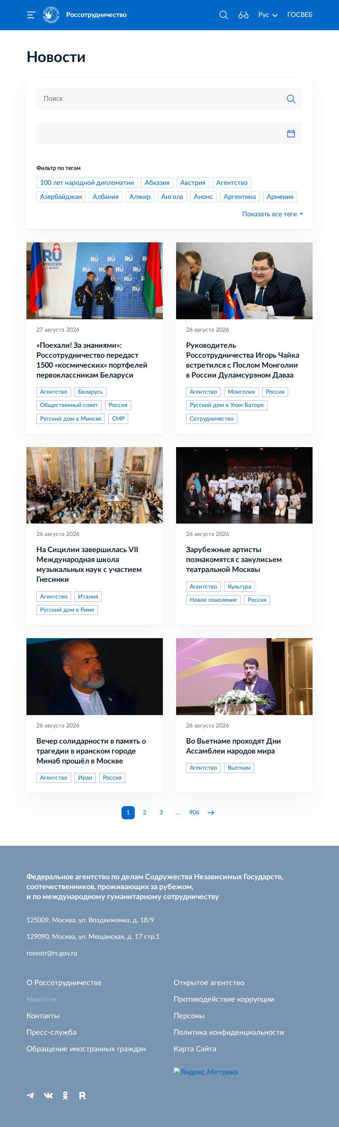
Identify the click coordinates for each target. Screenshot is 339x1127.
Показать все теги (269, 214)
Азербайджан (61, 197)
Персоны (189, 1016)
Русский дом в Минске (70, 419)
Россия (118, 405)
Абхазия (157, 182)
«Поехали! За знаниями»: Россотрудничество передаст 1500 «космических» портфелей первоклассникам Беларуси (92, 360)
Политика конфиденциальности (229, 1032)
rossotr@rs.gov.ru (51, 953)
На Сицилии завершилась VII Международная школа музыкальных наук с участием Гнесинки (89, 565)
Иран (85, 778)
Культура (239, 587)
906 (194, 813)
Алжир (139, 197)
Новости (41, 999)
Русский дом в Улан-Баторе (227, 405)
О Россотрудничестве (64, 983)
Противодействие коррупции (224, 999)
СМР (118, 419)
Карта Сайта (195, 1049)
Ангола (172, 197)
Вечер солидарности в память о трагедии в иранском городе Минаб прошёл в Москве (91, 751)
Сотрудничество (212, 419)
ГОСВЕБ (300, 15)
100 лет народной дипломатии (87, 182)
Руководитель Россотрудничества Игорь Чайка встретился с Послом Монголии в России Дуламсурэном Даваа (242, 360)
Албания (106, 197)
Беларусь (90, 392)
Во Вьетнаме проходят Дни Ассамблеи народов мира (233, 746)
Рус (263, 15)
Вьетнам (239, 768)
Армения (280, 197)
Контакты (43, 1016)
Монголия (241, 392)
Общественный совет (69, 405)
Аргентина (240, 197)
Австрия (192, 182)
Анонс (203, 197)
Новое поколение (213, 600)
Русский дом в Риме (67, 610)
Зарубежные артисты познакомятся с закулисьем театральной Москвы (234, 560)
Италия (88, 597)
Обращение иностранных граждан (86, 1049)
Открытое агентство (209, 983)
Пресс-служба (51, 1032)
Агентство (232, 182)
